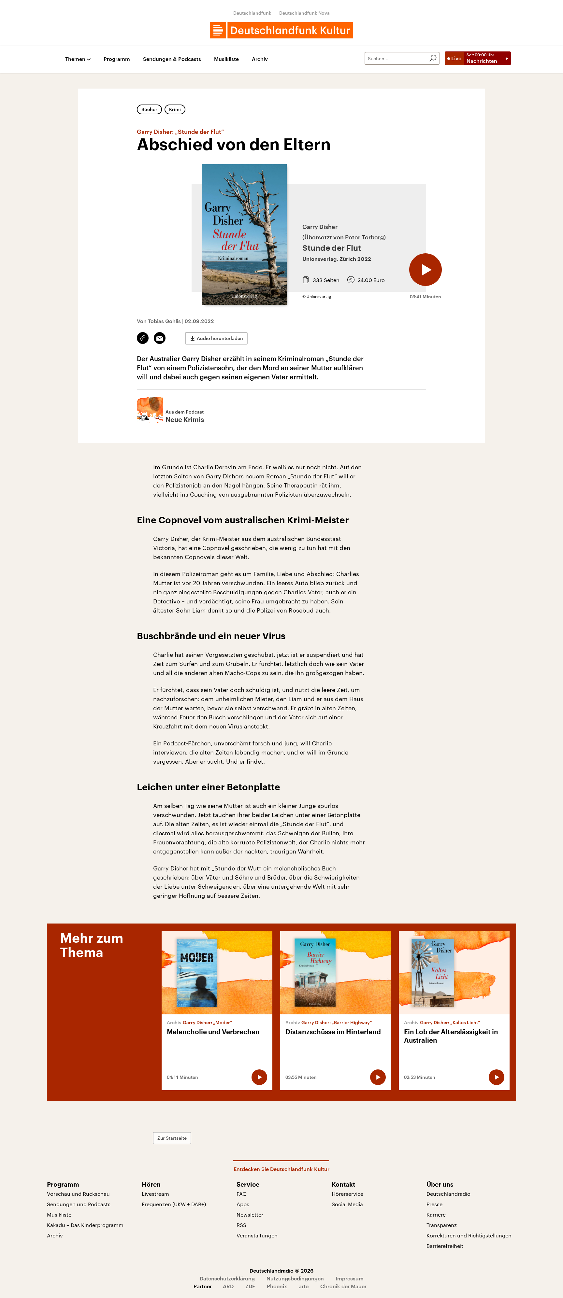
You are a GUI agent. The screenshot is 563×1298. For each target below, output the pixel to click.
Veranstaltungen (257, 1235)
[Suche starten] (433, 58)
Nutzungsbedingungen (295, 1278)
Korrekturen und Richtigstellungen (469, 1235)
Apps (243, 1204)
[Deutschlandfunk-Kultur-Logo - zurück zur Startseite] (281, 30)
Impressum (350, 1278)
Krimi (175, 109)
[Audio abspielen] (425, 269)
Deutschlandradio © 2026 (281, 1270)
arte (304, 1286)
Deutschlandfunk (252, 13)
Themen (75, 59)
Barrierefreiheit (444, 1246)
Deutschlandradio (448, 1194)
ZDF (250, 1286)
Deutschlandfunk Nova (304, 13)
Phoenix (277, 1286)
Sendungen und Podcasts (78, 1204)
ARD (228, 1286)
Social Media (347, 1204)
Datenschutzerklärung (227, 1278)
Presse (434, 1204)
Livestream (155, 1194)
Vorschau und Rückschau (78, 1194)
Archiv (260, 59)
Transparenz (441, 1225)
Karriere (436, 1214)
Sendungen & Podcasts (172, 59)
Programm (117, 59)
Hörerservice (347, 1194)
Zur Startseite (172, 1138)
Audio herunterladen (220, 338)
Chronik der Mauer (343, 1286)
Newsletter (250, 1214)
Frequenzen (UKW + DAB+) (174, 1204)
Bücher (149, 109)
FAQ (242, 1194)
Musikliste (226, 59)
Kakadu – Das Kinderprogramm (85, 1225)
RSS (241, 1225)
